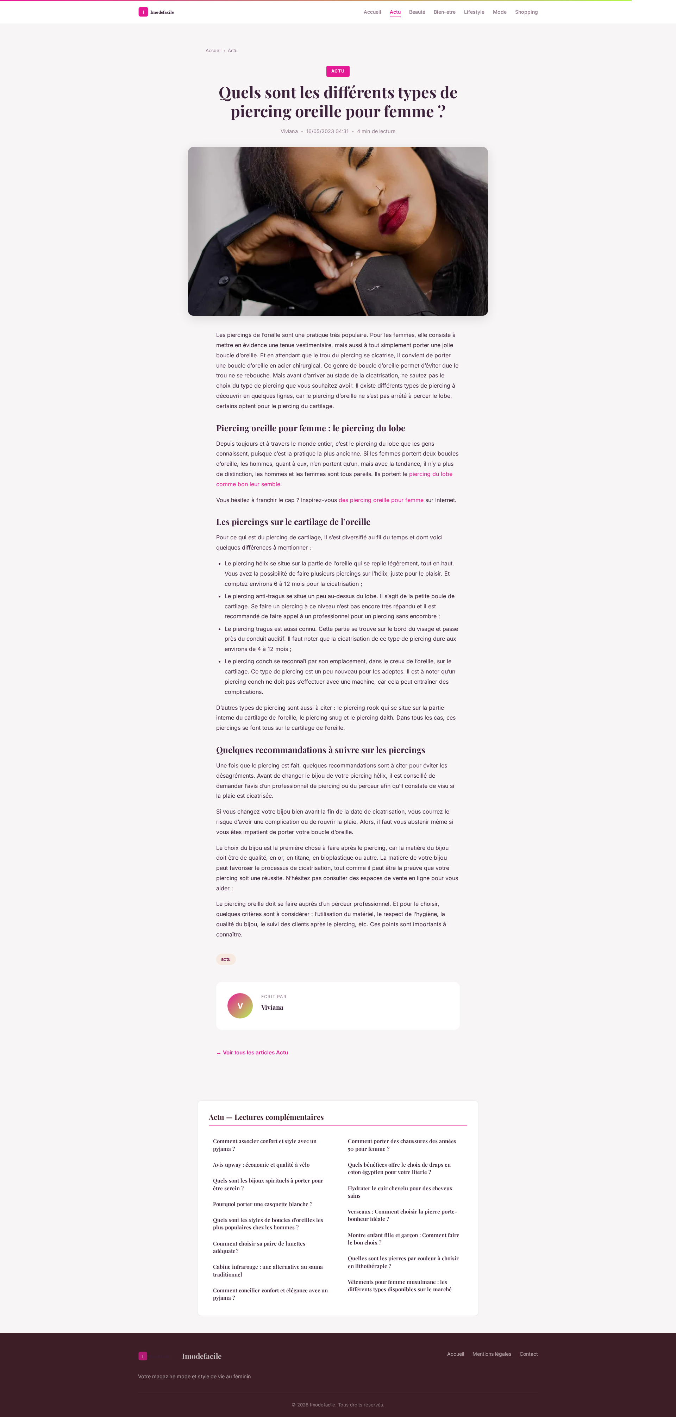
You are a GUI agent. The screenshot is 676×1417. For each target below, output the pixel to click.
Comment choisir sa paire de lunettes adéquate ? (259, 1247)
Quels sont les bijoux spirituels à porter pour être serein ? (268, 1184)
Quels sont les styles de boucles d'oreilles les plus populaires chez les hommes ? (268, 1223)
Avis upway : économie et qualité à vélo (261, 1164)
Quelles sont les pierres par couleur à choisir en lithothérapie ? (403, 1262)
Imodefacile (201, 1356)
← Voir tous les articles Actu (252, 1052)
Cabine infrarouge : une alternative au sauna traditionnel (268, 1270)
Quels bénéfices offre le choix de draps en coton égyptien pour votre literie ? (399, 1168)
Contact (529, 1354)
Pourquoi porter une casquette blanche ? (262, 1204)
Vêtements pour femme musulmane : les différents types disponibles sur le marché (400, 1285)
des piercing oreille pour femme (381, 499)
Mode (500, 12)
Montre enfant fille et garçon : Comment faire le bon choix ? (403, 1238)
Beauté (417, 12)
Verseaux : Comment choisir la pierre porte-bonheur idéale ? (402, 1215)
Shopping (526, 12)
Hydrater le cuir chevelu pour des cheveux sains (400, 1192)
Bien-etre (445, 12)
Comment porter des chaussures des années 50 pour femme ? (402, 1144)
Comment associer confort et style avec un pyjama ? (265, 1144)
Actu (395, 12)
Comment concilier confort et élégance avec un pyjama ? (270, 1294)
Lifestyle (474, 12)
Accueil (372, 12)
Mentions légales (491, 1354)
